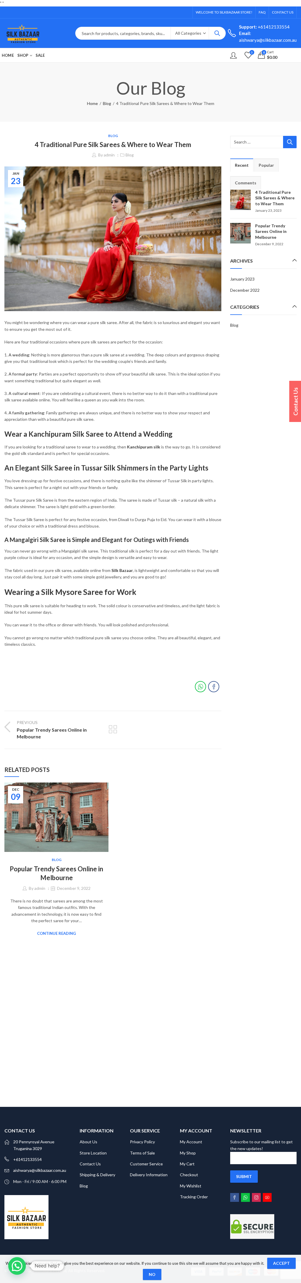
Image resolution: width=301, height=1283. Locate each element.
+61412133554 (264, 26)
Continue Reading (56, 933)
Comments (245, 182)
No (152, 1274)
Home (92, 103)
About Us (88, 1141)
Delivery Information (149, 1174)
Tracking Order (194, 1196)
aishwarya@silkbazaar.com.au (39, 1170)
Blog (107, 103)
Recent (242, 165)
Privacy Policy (142, 1141)
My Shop (188, 1152)
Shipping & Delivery (97, 1174)
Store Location (93, 1152)
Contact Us (90, 1163)
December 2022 (245, 290)
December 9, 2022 (74, 888)
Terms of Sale (142, 1152)
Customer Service (146, 1163)
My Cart (187, 1163)
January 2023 (242, 278)
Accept (281, 1263)
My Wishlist (190, 1185)
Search (217, 33)
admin (109, 154)
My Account (191, 1141)
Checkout (189, 1174)
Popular (266, 165)
